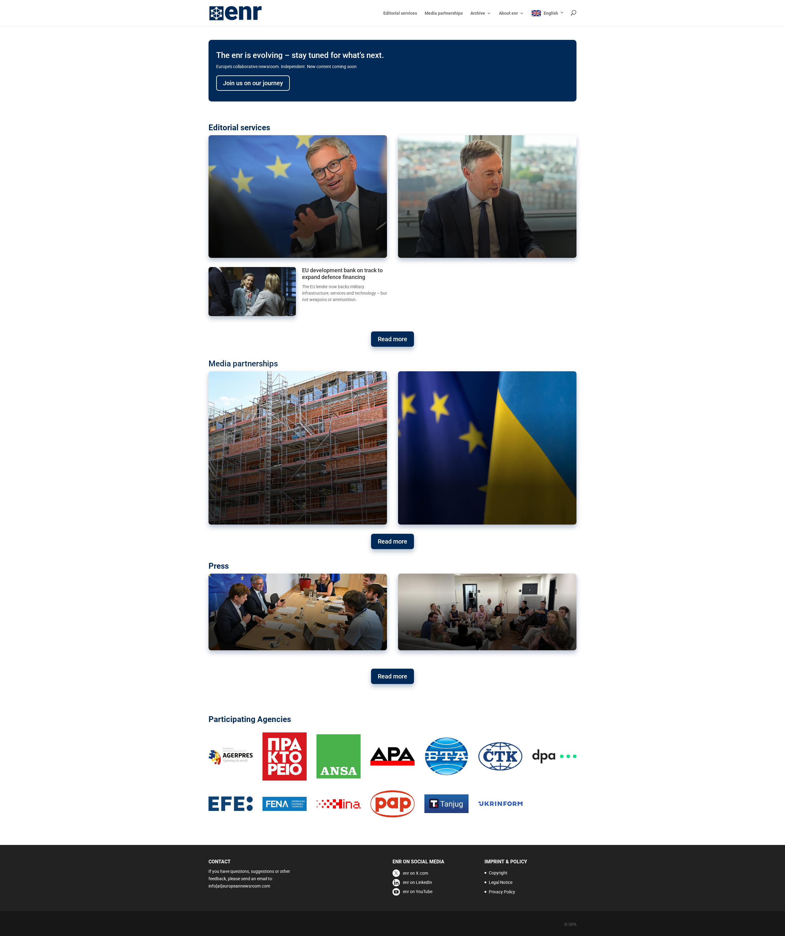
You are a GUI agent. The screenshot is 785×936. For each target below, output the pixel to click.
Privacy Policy (502, 892)
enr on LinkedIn (417, 882)
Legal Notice (500, 882)
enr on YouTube (417, 891)
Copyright (498, 873)
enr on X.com (415, 873)
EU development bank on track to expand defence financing (342, 273)
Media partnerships (444, 13)
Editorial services (400, 13)
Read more (392, 339)
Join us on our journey (253, 83)
